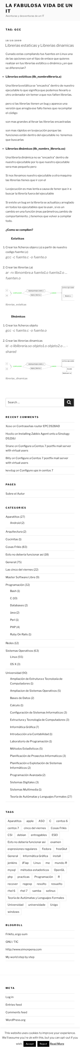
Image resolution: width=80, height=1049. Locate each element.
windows (13, 912)
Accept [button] (30, 1043)
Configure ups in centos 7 (36, 470)
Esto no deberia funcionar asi (25, 554)
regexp (27, 884)
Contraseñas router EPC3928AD (38, 426)
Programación (15, 585)
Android (15, 523)
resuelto (56, 884)
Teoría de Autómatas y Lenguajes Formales (38, 796)
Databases (17, 605)
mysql (12, 870)
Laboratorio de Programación (29, 741)
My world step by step (20, 957)
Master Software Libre (20, 577)
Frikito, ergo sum (17, 934)
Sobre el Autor (15, 493)
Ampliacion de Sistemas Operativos (33, 690)
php (10, 877)
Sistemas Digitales (22, 782)
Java (13, 612)
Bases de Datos (20, 698)
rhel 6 (11, 890)
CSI (10, 835)
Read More (57, 1043)
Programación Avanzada (26, 775)
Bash (13, 591)
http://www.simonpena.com (24, 949)
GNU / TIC (12, 941)
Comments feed (16, 1012)
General (11, 562)
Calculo (15, 705)
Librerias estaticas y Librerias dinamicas (39, 45)
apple (30, 821)
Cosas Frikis (13, 547)
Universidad (13, 673)
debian (21, 835)
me (48, 863)
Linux (13, 657)
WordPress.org (15, 1020)
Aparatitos (13, 516)
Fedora (46, 849)
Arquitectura (14, 531)
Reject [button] (43, 1043)
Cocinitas (12, 539)
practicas (23, 877)
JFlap (25, 863)
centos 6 (62, 821)
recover (13, 884)
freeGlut (61, 849)
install (57, 856)
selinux (50, 890)
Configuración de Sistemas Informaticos (36, 712)
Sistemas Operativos (19, 650)
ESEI (55, 835)
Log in (10, 997)
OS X (13, 664)
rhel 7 (24, 890)
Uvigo (54, 904)
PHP (13, 627)
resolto (41, 884)
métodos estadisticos (34, 870)
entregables (39, 835)
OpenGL (59, 870)
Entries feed (14, 1004)
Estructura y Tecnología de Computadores (37, 719)
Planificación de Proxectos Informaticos (36, 756)
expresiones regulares (22, 849)
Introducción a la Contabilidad (29, 734)
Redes (10, 643)
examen (55, 842)
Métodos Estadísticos (24, 748)
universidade (36, 904)
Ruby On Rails (19, 634)
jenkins (12, 863)
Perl (12, 620)
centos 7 (13, 828)
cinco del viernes (35, 828)
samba (36, 890)
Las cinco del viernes (19, 569)
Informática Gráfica (22, 727)
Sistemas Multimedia (24, 789)
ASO (41, 821)
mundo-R (61, 863)
